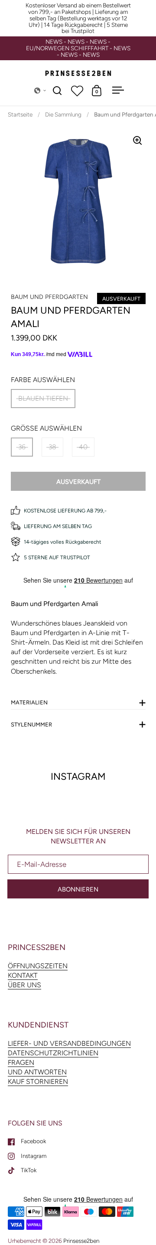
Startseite (20, 114)
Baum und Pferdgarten (49, 297)
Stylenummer (31, 724)
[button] (40, 90)
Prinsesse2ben (81, 1240)
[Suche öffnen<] (57, 90)
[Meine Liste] (77, 90)
